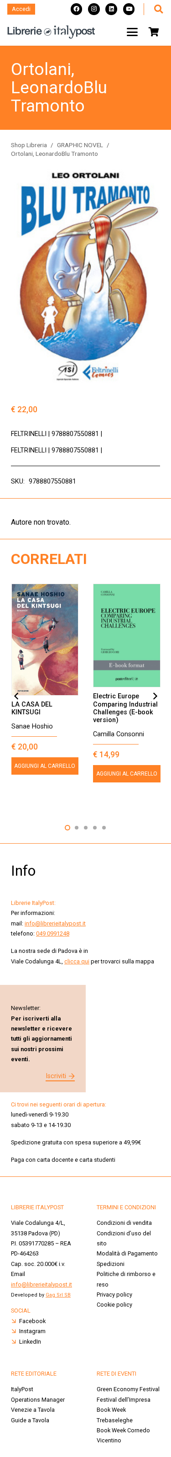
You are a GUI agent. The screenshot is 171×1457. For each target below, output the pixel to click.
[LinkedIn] (111, 9)
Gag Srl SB (58, 1295)
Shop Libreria (29, 145)
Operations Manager (38, 1399)
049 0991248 (52, 933)
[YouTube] (129, 9)
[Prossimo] (154, 696)
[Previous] (16, 696)
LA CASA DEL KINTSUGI (31, 708)
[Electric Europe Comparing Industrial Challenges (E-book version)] (127, 635)
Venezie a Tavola (33, 1409)
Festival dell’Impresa (123, 1399)
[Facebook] (77, 9)
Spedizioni (110, 1263)
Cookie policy (114, 1304)
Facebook (32, 1321)
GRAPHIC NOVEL (80, 145)
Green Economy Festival (128, 1389)
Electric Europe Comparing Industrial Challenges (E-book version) (125, 708)
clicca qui (76, 961)
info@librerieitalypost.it (55, 923)
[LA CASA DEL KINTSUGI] (45, 640)
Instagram (32, 1331)
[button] (158, 9)
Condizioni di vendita (124, 1222)
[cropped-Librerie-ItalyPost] (51, 32)
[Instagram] (94, 9)
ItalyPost (22, 1389)
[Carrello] (154, 32)
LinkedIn (30, 1341)
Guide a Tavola (30, 1420)
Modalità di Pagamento (127, 1253)
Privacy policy (114, 1294)
